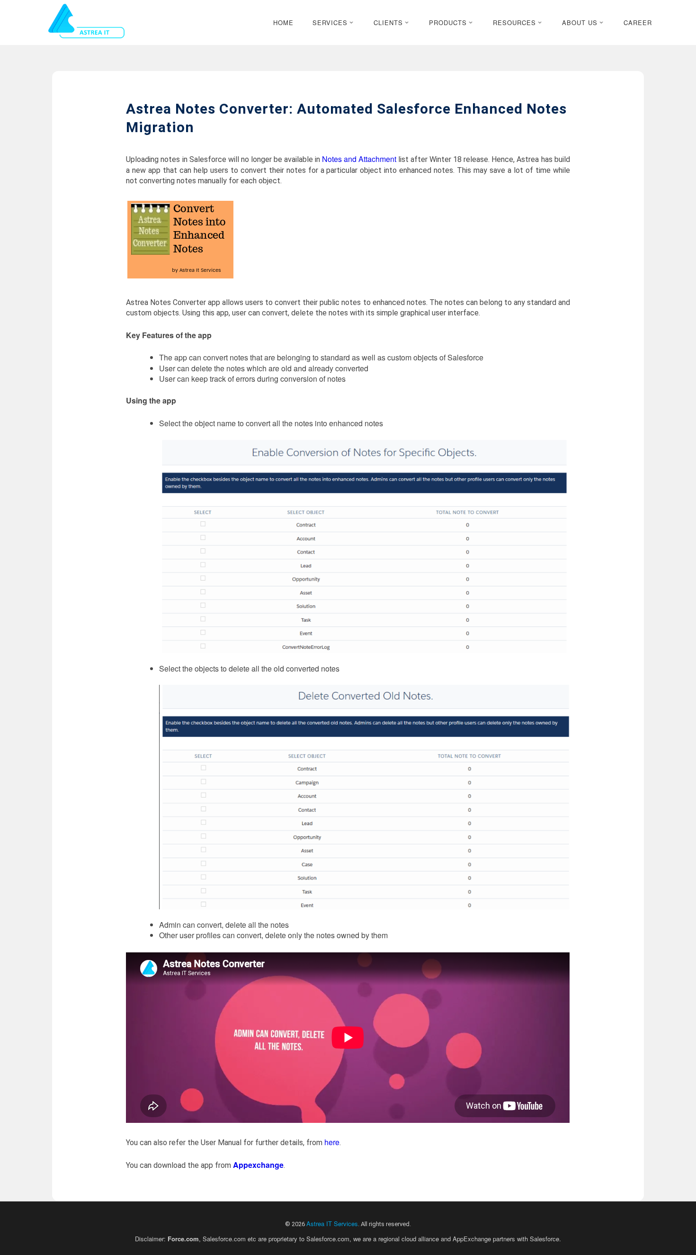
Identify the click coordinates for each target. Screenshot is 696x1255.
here (331, 1142)
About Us (580, 22)
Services (330, 22)
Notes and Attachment (359, 158)
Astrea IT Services (332, 1223)
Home (283, 22)
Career (638, 22)
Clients (388, 22)
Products (448, 22)
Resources (514, 22)
